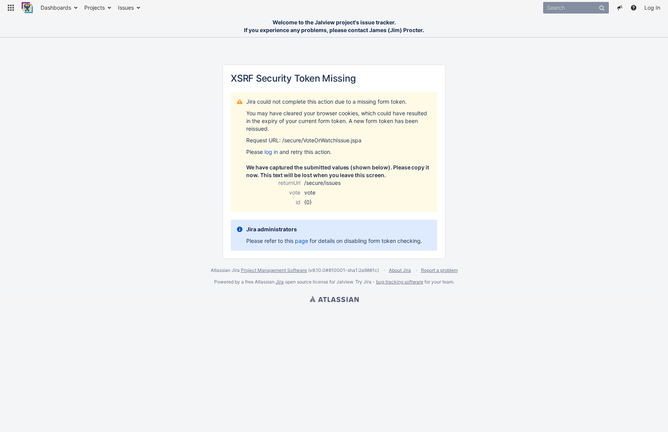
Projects (94, 7)
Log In (652, 7)
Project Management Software (274, 270)
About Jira (400, 270)
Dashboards (56, 7)
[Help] (634, 7)
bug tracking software (399, 282)
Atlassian (334, 299)
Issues (126, 7)
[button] (11, 7)
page (301, 240)
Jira (280, 282)
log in (271, 152)
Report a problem (439, 270)
